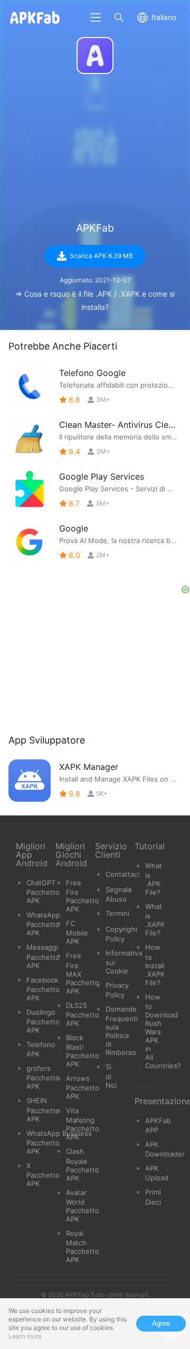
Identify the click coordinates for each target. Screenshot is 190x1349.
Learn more (25, 1336)
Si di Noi (111, 1075)
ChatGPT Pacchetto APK (43, 891)
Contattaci (122, 874)
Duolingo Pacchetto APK (43, 1021)
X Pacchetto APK (43, 1174)
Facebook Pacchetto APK (43, 989)
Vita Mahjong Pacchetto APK (82, 1123)
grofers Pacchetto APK (43, 1077)
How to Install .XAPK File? (155, 964)
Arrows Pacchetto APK (82, 1087)
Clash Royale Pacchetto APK (82, 1164)
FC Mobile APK (77, 932)
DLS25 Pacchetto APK (82, 1014)
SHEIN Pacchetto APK (43, 1109)
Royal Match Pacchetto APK (82, 1246)
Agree (161, 1323)
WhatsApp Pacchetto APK (43, 924)
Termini (117, 913)
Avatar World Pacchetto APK (82, 1205)
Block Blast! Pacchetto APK (82, 1050)
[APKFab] (95, 55)
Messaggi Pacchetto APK (43, 956)
